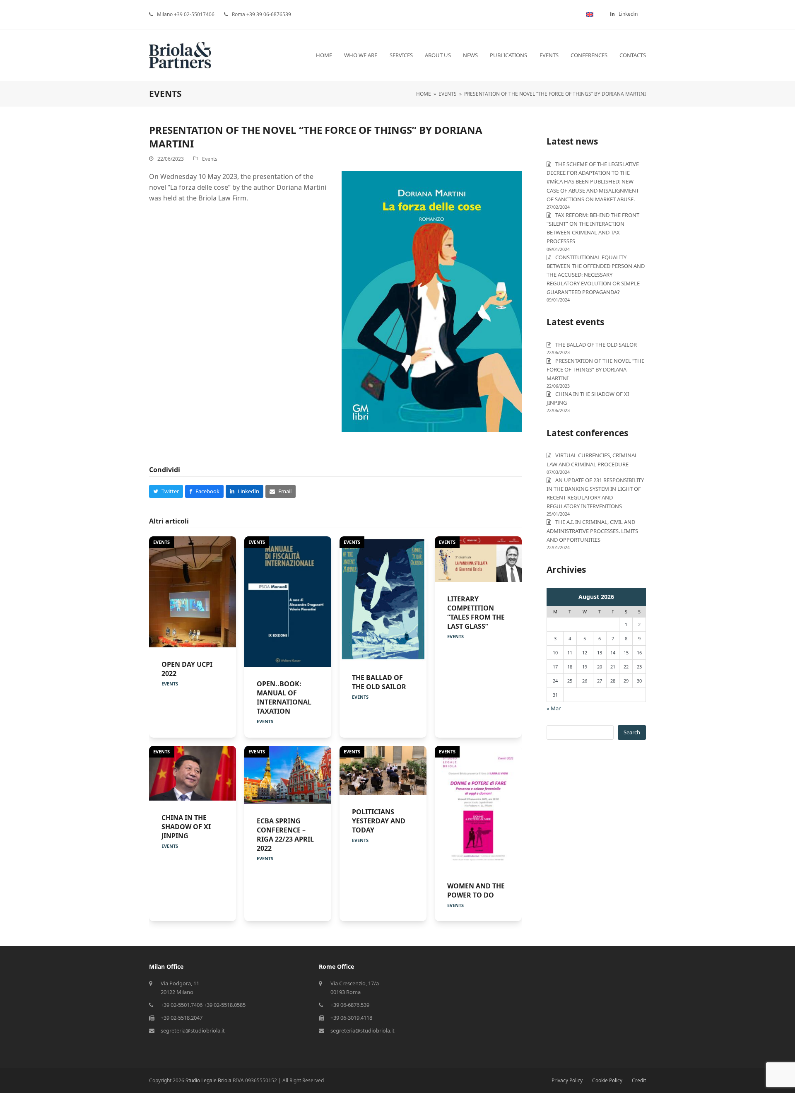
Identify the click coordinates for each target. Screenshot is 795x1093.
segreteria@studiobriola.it (193, 1030)
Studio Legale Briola (208, 1080)
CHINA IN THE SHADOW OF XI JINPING (186, 826)
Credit (639, 1080)
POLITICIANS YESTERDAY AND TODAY (378, 821)
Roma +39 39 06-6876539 (261, 14)
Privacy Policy (567, 1080)
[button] (166, 491)
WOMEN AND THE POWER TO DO (476, 890)
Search (632, 732)
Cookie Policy (607, 1080)
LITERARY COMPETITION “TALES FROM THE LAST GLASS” (476, 612)
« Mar (554, 708)
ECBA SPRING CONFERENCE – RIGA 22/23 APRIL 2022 (285, 834)
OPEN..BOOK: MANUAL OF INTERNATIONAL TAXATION (284, 697)
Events (209, 158)
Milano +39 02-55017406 (185, 14)
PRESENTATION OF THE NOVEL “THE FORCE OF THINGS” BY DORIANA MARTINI (595, 369)
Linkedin (628, 13)
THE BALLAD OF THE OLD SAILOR (379, 682)
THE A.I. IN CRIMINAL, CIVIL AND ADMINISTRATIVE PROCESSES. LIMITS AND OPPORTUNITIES (592, 530)
